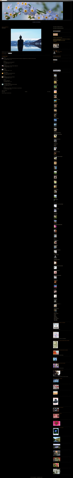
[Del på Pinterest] (11, 53)
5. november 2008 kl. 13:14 (8, 59)
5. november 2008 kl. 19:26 (8, 70)
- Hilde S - (55, 161)
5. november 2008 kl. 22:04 (8, 74)
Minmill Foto (55, 294)
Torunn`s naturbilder (56, 254)
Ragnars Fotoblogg (56, 318)
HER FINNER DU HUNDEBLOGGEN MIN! (57, 26)
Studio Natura (55, 317)
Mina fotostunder (56, 104)
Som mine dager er (56, 240)
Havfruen (55, 315)
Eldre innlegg (48, 91)
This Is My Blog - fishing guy (7, 83)
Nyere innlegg (3, 91)
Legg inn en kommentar (4, 90)
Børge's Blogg (55, 175)
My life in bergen (5, 72)
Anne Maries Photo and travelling (58, 134)
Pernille (4, 57)
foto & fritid (55, 123)
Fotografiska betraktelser (57, 259)
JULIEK (4, 68)
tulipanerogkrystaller (56, 308)
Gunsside (55, 314)
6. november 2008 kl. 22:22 (8, 81)
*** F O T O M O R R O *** (57, 270)
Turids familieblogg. (56, 118)
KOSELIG (55, 145)
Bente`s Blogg (55, 319)
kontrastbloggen (56, 245)
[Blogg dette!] (9, 53)
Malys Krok (55, 194)
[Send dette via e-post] (8, 53)
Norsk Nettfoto (55, 113)
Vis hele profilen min (58, 52)
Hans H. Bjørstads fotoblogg (57, 132)
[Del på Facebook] (10, 53)
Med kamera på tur (56, 313)
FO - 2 (54, 180)
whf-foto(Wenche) (56, 199)
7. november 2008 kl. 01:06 (8, 85)
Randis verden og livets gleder (57, 275)
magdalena (55, 316)
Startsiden (26, 91)
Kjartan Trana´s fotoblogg (57, 99)
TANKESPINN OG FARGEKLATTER (58, 224)
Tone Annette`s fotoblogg (57, 151)
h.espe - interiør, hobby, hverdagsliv (58, 156)
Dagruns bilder (55, 320)
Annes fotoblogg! (56, 80)
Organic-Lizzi (55, 94)
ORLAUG (55, 229)
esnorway (55, 289)
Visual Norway (55, 213)
